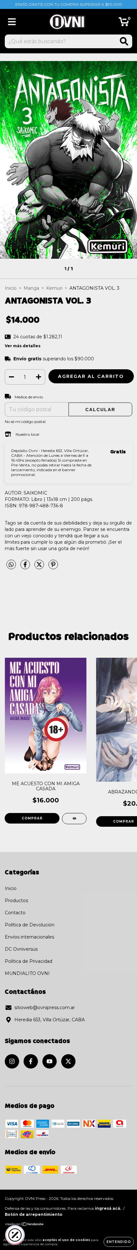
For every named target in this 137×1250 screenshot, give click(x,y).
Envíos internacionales (29, 937)
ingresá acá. (108, 1208)
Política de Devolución (29, 925)
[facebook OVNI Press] (31, 1061)
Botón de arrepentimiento (33, 1214)
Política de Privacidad (28, 961)
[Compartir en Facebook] (25, 567)
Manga (31, 288)
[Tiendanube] (25, 1225)
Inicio (11, 288)
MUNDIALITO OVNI (27, 973)
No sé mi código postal (25, 421)
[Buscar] (124, 41)
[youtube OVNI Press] (49, 1061)
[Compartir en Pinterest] (53, 567)
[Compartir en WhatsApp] (11, 565)
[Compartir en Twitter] (39, 567)
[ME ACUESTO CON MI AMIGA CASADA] (74, 818)
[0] (124, 23)
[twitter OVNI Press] (68, 1061)
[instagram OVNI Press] (12, 1061)
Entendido (118, 1242)
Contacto (15, 913)
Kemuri (54, 288)
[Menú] (12, 21)
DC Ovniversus (21, 949)
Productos (16, 900)
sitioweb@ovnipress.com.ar (44, 1007)
